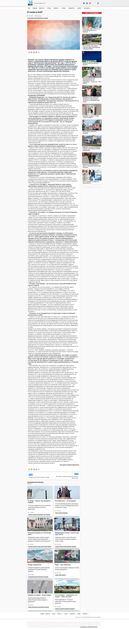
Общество (71, 8)
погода (63, 575)
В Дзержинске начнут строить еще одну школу (67, 533)
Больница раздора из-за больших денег (39, 533)
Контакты (87, 8)
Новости (41, 8)
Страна (63, 8)
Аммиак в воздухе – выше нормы (39, 595)
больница (31, 546)
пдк (44, 514)
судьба (49, 546)
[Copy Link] (39, 52)
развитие (69, 546)
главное (35, 546)
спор (46, 546)
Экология (46, 18)
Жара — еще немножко (63, 565)
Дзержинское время (39, 18)
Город (49, 8)
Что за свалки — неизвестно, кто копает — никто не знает (66, 595)
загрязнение (40, 514)
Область (56, 8)
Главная (35, 8)
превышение (41, 607)
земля (42, 546)
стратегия (74, 546)
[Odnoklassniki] (31, 52)
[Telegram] (34, 52)
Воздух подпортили (34, 565)
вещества (31, 514)
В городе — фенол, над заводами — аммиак (39, 501)
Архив (79, 8)
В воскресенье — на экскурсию (65, 501)
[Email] (36, 52)
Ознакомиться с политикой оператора (88, 626)
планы (64, 546)
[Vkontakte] (29, 52)
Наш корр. (39, 16)
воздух (35, 514)
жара (60, 575)
